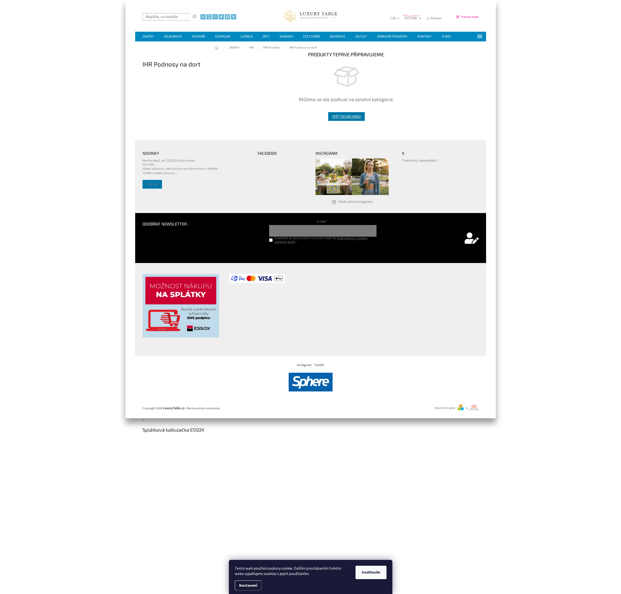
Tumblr (319, 365)
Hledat (194, 16)
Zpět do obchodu (346, 116)
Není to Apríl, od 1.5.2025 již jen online (169, 160)
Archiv (152, 184)
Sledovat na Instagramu (355, 201)
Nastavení (248, 585)
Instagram (304, 365)
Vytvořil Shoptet (445, 408)
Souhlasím (371, 572)
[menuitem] (148, 36)
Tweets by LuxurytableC (419, 160)
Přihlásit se (322, 252)
